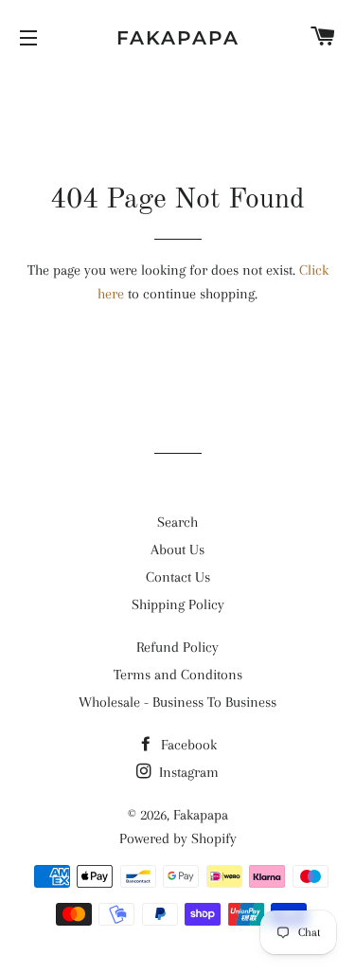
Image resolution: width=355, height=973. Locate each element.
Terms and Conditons (178, 674)
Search (177, 522)
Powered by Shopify (178, 838)
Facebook (187, 744)
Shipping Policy (178, 604)
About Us (177, 549)
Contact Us (178, 577)
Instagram (187, 772)
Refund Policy (177, 647)
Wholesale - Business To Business (177, 702)
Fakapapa (178, 38)
